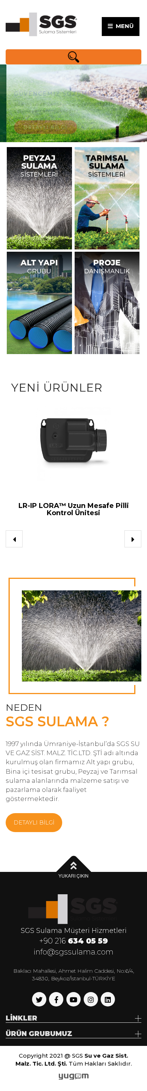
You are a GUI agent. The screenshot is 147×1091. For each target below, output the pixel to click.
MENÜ (123, 26)
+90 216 (73, 940)
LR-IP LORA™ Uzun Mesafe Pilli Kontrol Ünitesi (73, 509)
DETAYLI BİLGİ (40, 122)
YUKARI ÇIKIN (73, 875)
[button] (14, 538)
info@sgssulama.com (73, 951)
